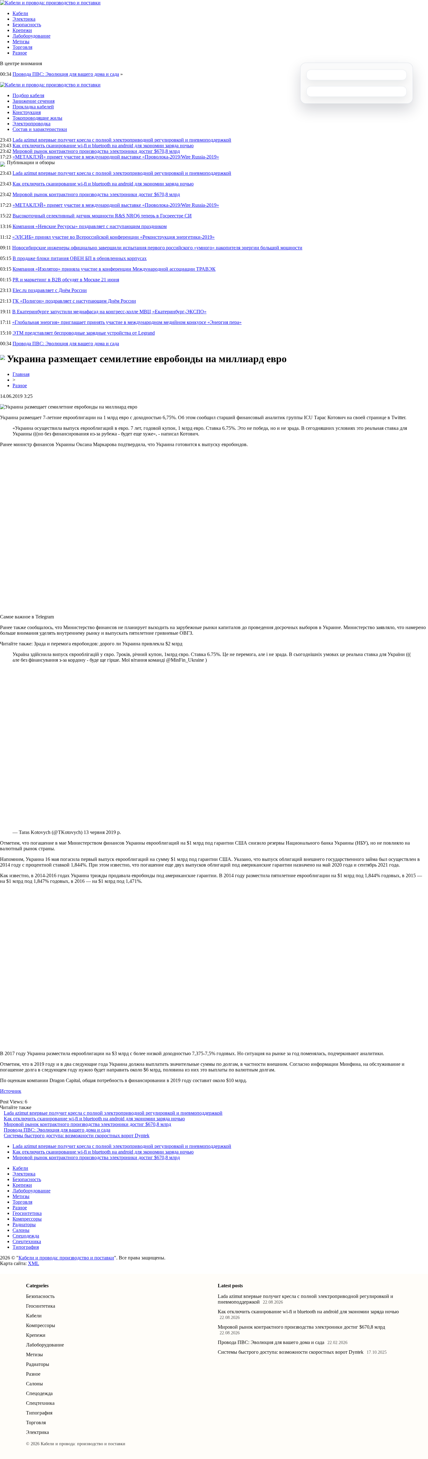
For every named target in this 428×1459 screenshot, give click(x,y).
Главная (21, 374)
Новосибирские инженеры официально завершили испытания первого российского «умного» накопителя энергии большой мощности (157, 247)
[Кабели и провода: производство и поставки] (50, 2)
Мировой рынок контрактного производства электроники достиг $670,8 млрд (96, 151)
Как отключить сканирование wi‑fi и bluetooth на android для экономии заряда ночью (103, 145)
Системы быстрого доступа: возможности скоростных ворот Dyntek (76, 1135)
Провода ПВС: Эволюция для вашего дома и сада (66, 74)
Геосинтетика (27, 1213)
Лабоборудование (31, 36)
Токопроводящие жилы (37, 118)
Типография (26, 1247)
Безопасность (27, 24)
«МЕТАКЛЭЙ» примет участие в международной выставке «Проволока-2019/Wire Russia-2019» (116, 156)
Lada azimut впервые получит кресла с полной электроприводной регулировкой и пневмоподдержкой (122, 140)
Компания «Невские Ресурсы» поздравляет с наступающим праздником (90, 226)
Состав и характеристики (40, 129)
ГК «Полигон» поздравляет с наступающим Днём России (74, 301)
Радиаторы (24, 1224)
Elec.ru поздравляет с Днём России (50, 290)
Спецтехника (27, 1241)
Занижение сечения (34, 101)
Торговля (22, 47)
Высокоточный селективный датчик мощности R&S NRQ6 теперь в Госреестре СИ (102, 215)
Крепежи (22, 30)
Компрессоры (27, 1219)
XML (33, 1263)
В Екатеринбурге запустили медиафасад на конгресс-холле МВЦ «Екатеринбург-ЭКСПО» (109, 311)
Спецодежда (26, 1235)
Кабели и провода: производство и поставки (66, 1257)
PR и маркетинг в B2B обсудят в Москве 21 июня (66, 279)
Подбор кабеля (28, 95)
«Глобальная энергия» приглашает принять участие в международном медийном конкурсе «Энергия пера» (127, 322)
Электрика (24, 19)
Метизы (21, 41)
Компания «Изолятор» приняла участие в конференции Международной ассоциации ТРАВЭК (114, 269)
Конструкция (27, 112)
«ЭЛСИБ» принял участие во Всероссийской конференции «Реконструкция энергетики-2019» (113, 237)
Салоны (21, 1230)
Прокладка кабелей (33, 106)
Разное (20, 52)
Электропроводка (31, 123)
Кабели (20, 13)
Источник (10, 1091)
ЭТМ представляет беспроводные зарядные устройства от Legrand (84, 333)
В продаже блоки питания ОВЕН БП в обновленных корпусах (80, 258)
